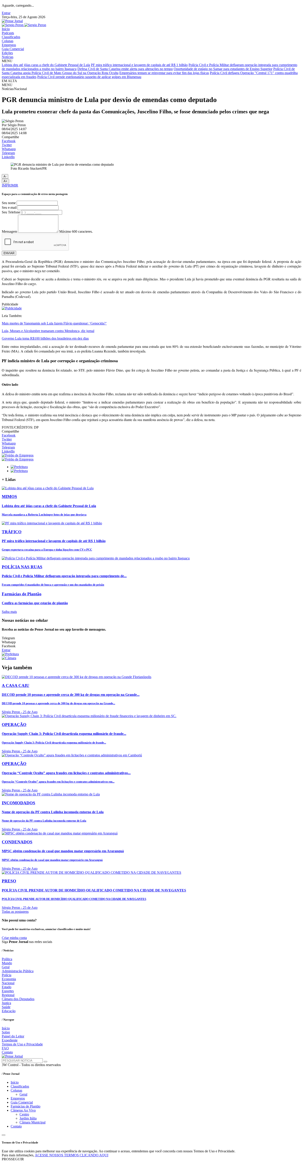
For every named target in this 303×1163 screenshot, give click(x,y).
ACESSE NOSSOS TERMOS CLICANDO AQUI (71, 1155)
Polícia (6, 975)
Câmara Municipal (32, 1122)
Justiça (6, 1003)
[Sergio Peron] (24, 25)
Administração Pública (17, 971)
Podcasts (8, 33)
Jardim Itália (28, 1118)
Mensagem (9, 231)
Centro (24, 1114)
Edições (7, 53)
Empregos (9, 45)
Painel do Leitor (13, 1036)
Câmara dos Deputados (18, 999)
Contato (7, 1052)
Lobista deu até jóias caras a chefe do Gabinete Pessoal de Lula (46, 65)
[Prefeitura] (19, 467)
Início (6, 29)
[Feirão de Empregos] (17, 455)
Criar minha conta (14, 938)
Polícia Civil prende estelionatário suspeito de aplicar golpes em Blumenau (89, 77)
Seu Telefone (11, 212)
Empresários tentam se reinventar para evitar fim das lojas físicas (164, 73)
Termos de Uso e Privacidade (22, 1044)
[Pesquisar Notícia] (45, 1061)
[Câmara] (9, 658)
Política (7, 959)
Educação (9, 1011)
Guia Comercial (13, 49)
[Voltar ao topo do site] (3, 1135)
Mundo (7, 963)
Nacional (8, 983)
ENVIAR (9, 253)
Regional (8, 995)
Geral (6, 967)
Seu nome (9, 203)
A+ (5, 181)
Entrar (6, 13)
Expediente (10, 1040)
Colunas (7, 41)
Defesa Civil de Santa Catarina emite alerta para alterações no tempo (125, 69)
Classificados (11, 37)
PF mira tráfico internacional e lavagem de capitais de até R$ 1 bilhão (139, 65)
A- (5, 176)
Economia (9, 979)
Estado (6, 987)
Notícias (7, 57)
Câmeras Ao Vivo (23, 1110)
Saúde (6, 1007)
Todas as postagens (15, 911)
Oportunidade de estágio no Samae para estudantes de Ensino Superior (223, 69)
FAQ (5, 1048)
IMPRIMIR (10, 185)
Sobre (6, 1032)
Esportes (8, 991)
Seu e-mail (9, 207)
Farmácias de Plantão (25, 1106)
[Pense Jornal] (12, 21)
